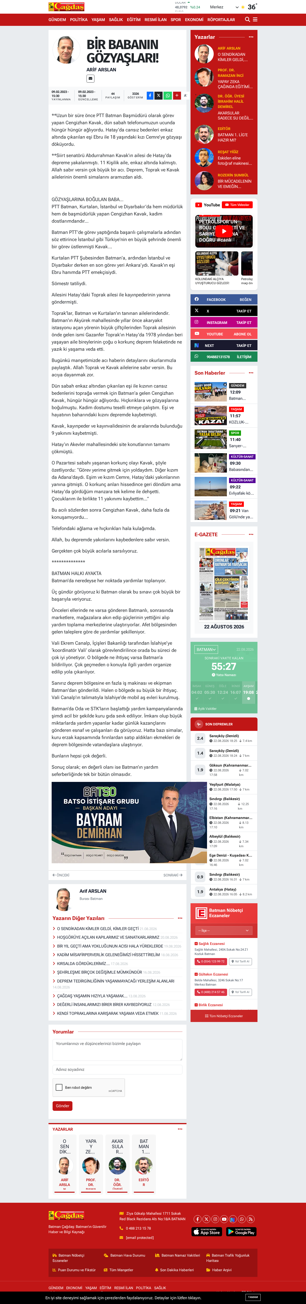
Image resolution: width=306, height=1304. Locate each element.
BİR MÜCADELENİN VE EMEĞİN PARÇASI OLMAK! (234, 184)
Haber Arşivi (222, 1270)
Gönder (62, 1105)
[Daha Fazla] (177, 96)
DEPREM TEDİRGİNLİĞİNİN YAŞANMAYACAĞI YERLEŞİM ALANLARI (115, 981)
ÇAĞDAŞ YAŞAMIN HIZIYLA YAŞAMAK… (92, 996)
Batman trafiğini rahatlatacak (240, 395)
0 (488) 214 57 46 (212, 992)
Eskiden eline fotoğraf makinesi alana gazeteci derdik (233, 161)
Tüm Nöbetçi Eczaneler (226, 1016)
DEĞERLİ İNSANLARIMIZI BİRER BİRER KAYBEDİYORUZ (105, 1004)
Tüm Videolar (239, 205)
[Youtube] (224, 1219)
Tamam (253, 1297)
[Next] (233, 1219)
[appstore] (207, 1231)
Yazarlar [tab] (63, 1129)
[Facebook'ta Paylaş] (150, 96)
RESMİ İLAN (156, 19)
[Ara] (248, 20)
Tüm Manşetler (121, 1270)
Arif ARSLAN (101, 70)
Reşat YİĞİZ (228, 152)
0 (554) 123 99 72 (212, 961)
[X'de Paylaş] (158, 96)
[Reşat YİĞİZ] (204, 157)
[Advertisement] (29, 102)
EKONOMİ (194, 19)
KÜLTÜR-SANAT (242, 456)
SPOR (176, 19)
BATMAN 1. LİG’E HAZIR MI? (144, 1146)
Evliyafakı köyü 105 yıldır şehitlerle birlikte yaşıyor (242, 490)
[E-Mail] (90, 79)
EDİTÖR (144, 1182)
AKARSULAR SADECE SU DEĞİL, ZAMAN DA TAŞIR (117, 1146)
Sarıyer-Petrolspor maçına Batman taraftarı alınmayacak (240, 443)
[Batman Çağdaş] (66, 6)
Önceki (62, 875)
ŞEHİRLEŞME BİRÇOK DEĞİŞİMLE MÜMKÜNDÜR (100, 972)
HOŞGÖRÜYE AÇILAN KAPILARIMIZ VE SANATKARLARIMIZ (108, 937)
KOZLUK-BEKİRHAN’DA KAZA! (241, 419)
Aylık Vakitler (207, 709)
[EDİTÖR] (144, 1165)
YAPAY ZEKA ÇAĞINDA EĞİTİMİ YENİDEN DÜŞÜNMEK (91, 1146)
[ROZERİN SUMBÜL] (204, 180)
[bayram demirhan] (129, 822)
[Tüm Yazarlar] (180, 1129)
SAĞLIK (116, 19)
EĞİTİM (134, 19)
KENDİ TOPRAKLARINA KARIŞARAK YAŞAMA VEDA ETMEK (108, 1013)
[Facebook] (198, 1219)
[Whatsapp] (242, 1219)
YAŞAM (98, 19)
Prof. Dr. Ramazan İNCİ (91, 1184)
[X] (206, 1219)
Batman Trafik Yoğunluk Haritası (228, 1258)
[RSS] (251, 1219)
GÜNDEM (57, 19)
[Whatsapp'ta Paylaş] (168, 96)
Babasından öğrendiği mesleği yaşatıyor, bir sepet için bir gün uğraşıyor (241, 467)
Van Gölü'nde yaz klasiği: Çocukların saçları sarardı (240, 514)
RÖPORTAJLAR (221, 19)
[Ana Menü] (254, 20)
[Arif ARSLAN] (67, 49)
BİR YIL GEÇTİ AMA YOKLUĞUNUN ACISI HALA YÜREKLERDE (110, 946)
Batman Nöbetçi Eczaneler (69, 1258)
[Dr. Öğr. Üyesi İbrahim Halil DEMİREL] (117, 1165)
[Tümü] (251, 36)
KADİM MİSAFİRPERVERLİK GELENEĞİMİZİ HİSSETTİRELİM (109, 954)
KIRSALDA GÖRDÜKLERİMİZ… (84, 963)
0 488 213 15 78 (138, 1228)
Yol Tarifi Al (242, 961)
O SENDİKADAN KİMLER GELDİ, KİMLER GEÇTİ (98, 928)
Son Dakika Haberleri (177, 1270)
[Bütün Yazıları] (180, 918)
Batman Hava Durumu (127, 1255)
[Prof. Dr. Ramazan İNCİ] (91, 1165)
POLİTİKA (78, 19)
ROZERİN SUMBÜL (233, 175)
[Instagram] (215, 1219)
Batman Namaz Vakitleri (181, 1255)
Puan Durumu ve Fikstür (77, 1270)
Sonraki (171, 875)
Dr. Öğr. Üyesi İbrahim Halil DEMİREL (117, 1184)
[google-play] (241, 1231)
